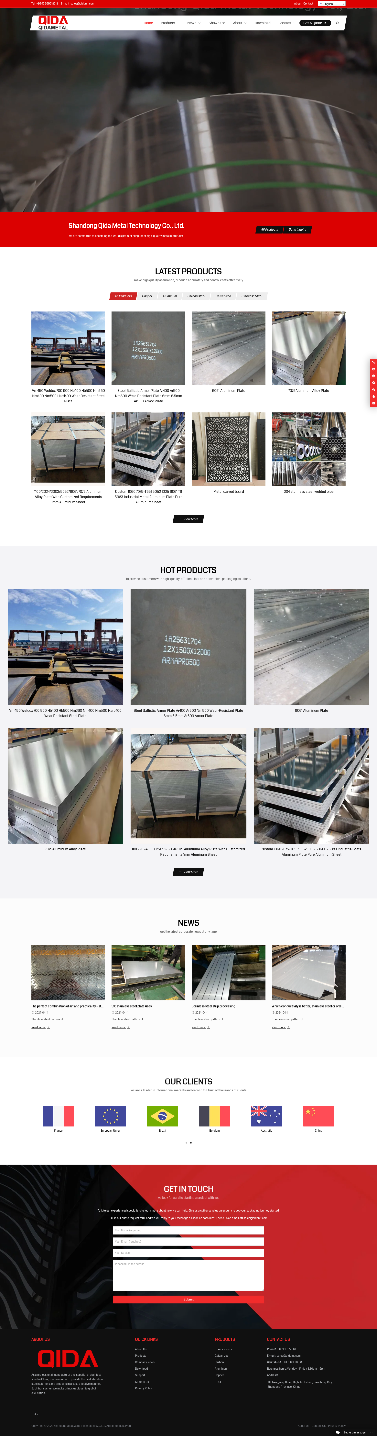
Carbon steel (196, 296)
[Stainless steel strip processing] (228, 972)
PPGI (218, 1382)
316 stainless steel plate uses (132, 1006)
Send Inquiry (297, 229)
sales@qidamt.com (82, 3)
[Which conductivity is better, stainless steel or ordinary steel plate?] (308, 972)
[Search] (337, 23)
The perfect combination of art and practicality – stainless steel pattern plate (84, 1006)
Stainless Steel (252, 296)
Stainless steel (224, 1349)
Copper (147, 296)
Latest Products (188, 271)
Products (140, 1356)
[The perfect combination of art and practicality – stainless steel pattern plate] (68, 972)
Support (140, 1375)
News (188, 923)
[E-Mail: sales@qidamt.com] (373, 403)
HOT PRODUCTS (188, 570)
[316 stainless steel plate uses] (148, 972)
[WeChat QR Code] (373, 389)
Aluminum (170, 296)
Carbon (219, 1362)
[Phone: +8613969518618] (373, 362)
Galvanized (223, 296)
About (298, 3)
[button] (186, 1142)
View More (191, 519)
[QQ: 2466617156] (373, 396)
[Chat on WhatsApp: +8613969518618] (373, 369)
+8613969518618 (292, 1362)
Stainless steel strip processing (213, 1006)
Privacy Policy (144, 1388)
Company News (145, 1362)
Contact (308, 3)
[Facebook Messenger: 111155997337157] (373, 383)
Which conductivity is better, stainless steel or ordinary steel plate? (318, 1006)
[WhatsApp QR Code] (373, 376)
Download (141, 1369)
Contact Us (142, 1382)
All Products (269, 229)
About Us (140, 1349)
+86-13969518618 (47, 3)
